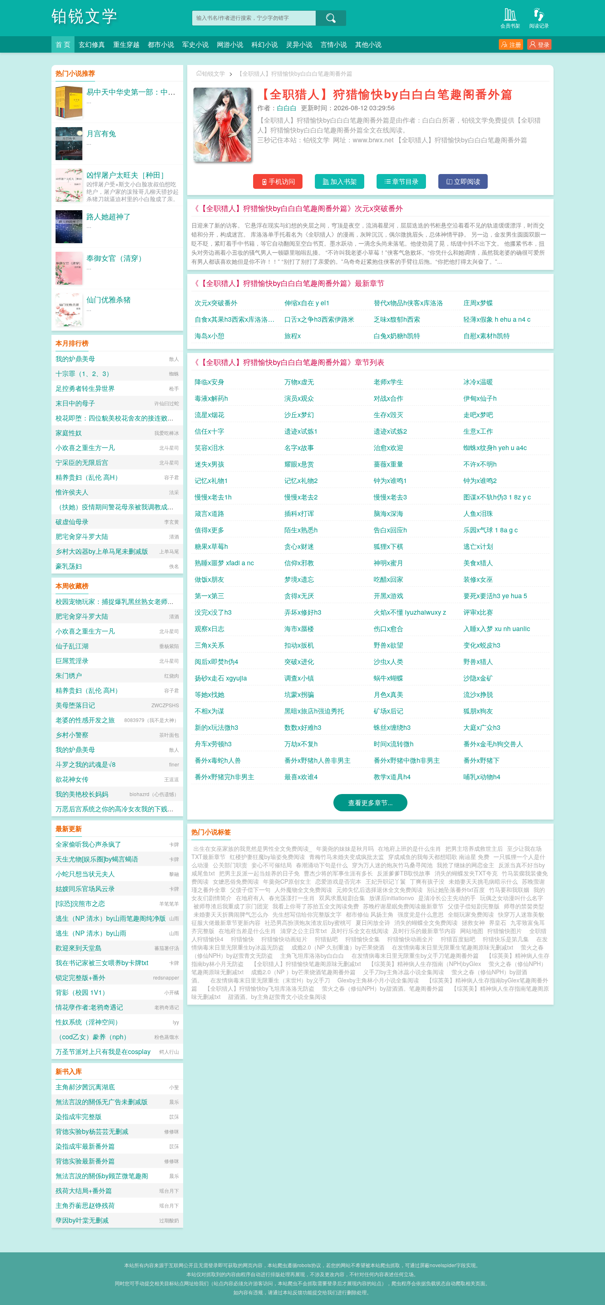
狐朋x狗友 (478, 710)
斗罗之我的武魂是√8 (86, 764)
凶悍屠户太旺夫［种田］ (127, 174)
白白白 (287, 107)
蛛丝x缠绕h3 (392, 727)
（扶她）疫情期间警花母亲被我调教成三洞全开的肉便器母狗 (144, 506)
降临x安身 (209, 381)
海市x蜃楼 (299, 628)
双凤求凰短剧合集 (342, 898)
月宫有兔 (101, 133)
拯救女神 (473, 922)
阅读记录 (539, 25)
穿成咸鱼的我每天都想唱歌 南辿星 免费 (438, 856)
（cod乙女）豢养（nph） (93, 1036)
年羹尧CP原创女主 (287, 881)
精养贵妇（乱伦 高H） (88, 477)
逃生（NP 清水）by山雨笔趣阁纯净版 (111, 918)
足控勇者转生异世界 (85, 388)
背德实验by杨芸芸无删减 (92, 1131)
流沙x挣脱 (478, 694)
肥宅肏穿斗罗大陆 (82, 536)
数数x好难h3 (302, 727)
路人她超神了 (108, 216)
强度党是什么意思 (421, 914)
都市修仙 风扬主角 (369, 914)
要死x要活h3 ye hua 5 (495, 595)
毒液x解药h (211, 398)
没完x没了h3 (213, 612)
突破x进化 (299, 661)
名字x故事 (299, 447)
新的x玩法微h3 (216, 727)
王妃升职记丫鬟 (385, 881)
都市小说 (161, 44)
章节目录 (405, 181)
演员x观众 (299, 398)
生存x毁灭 (388, 414)
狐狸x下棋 (388, 546)
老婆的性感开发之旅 (85, 719)
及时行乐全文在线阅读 (360, 931)
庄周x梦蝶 (478, 302)
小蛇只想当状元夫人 (85, 873)
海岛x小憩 (209, 335)
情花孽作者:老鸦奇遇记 (89, 1007)
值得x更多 (209, 529)
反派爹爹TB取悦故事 (403, 873)
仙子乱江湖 (72, 645)
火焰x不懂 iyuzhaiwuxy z (410, 612)
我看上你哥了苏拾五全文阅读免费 (315, 906)
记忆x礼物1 (211, 480)
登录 (543, 44)
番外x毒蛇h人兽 (218, 760)
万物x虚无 (299, 381)
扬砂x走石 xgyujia (221, 678)
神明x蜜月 (388, 562)
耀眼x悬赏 (299, 464)
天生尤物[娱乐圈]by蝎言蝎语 (97, 859)
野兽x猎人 (478, 661)
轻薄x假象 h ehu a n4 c (497, 319)
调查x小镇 (299, 678)
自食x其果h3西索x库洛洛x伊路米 (233, 320)
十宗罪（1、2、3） (84, 373)
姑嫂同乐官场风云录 (85, 888)
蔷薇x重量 (388, 464)
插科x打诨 (299, 513)
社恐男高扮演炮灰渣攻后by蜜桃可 (308, 922)
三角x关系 (209, 645)
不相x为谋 (209, 710)
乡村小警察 (72, 734)
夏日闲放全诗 (373, 922)
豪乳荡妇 (69, 566)
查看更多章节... (370, 802)
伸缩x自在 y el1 (307, 302)
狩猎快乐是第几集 (507, 939)
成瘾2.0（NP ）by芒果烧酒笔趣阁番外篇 (303, 972)
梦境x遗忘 (299, 579)
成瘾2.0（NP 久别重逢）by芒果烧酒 (337, 947)
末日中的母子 (75, 403)
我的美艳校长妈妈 (82, 794)
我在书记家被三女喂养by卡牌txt (102, 962)
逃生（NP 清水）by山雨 (91, 933)
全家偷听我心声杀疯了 (88, 844)
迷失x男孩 (209, 464)
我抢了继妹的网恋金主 (465, 865)
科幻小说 (264, 44)
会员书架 (510, 25)
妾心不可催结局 (271, 865)
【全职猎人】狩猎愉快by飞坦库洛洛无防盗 (259, 988)
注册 (515, 44)
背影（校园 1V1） (82, 992)
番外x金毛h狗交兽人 (493, 743)
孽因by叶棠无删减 (82, 1220)
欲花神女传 (72, 779)
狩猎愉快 (244, 939)
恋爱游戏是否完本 (338, 881)
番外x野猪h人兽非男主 (317, 760)
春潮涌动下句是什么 (322, 865)
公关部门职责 (230, 865)
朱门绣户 (69, 675)
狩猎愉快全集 (364, 939)
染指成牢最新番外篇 (85, 1146)
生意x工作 (478, 431)
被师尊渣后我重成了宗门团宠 (230, 906)
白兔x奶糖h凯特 (397, 335)
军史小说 (195, 44)
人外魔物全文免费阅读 (303, 889)
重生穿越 (126, 44)
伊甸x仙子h (480, 398)
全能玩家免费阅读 (471, 914)
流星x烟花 (209, 414)
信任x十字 (209, 431)
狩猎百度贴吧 (460, 939)
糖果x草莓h (211, 546)
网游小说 (230, 44)
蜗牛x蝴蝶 (388, 678)
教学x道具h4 (392, 776)
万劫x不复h (301, 743)
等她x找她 (209, 694)
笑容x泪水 (209, 447)
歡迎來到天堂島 (79, 947)
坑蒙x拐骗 (299, 694)
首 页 (63, 44)
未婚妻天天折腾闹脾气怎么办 (230, 914)
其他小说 (368, 44)
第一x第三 (209, 595)
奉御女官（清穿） (116, 257)
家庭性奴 (69, 432)
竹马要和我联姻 (509, 889)
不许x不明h (480, 464)
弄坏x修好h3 (302, 612)
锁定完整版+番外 (80, 977)
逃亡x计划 (478, 546)
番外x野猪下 (481, 760)
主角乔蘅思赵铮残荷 (85, 1205)
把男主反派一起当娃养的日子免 (259, 873)
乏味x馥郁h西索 (397, 319)
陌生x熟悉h (301, 529)
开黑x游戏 (388, 595)
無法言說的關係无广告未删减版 (102, 1101)
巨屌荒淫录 (72, 660)
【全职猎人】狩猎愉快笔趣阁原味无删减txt (306, 963)
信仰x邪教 (299, 562)
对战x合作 (388, 398)
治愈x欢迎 (388, 447)
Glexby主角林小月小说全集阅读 (378, 980)
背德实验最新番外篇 (85, 1161)
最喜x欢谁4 (301, 776)
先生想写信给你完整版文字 (307, 914)
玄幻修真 (92, 44)
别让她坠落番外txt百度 (456, 889)
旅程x (292, 335)
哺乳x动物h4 (481, 776)
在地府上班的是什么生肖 (409, 848)
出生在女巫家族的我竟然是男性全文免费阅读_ (252, 848)
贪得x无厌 (299, 595)
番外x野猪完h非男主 (224, 776)
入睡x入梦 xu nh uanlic (496, 628)
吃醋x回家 (388, 579)
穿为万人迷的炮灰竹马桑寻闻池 (392, 865)
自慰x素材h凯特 (486, 335)
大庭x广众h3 (481, 727)
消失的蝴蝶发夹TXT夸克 (466, 873)
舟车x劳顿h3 (213, 743)
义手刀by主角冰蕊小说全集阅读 (403, 972)
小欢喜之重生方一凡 (85, 447)
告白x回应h (390, 529)
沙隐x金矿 (478, 678)
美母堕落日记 (75, 705)
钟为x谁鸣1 (390, 480)
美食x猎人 (478, 562)
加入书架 (343, 181)
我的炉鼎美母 (75, 358)
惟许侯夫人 (72, 492)
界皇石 (497, 922)
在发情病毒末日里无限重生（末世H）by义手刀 (270, 980)
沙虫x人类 (388, 661)
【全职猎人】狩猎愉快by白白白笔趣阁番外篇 (294, 73)
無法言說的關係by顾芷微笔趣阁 (102, 1175)
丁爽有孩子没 (427, 881)
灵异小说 (299, 44)
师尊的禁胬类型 (524, 906)
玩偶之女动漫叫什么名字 (511, 898)
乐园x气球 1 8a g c (490, 529)
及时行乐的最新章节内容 (424, 931)
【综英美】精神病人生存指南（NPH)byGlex (424, 963)
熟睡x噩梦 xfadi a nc (224, 562)
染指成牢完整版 (79, 1116)
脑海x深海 (388, 513)
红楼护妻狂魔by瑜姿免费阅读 (267, 856)
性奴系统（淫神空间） (88, 1021)
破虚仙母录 (72, 521)
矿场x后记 (388, 710)
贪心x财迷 (299, 546)
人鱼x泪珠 (478, 513)
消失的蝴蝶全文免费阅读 (426, 922)
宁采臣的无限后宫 (82, 462)
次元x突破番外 (216, 302)
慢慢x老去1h (213, 497)
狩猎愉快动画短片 (286, 939)
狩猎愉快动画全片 (412, 939)
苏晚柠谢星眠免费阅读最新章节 (403, 906)
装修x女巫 (478, 579)
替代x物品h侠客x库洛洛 (408, 302)
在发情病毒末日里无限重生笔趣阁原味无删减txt (452, 947)
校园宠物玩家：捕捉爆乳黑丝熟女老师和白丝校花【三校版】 (144, 601)
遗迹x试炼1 (301, 431)
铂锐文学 (85, 16)
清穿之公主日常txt (303, 931)
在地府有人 (250, 898)
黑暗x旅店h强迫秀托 (314, 710)
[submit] (331, 18)
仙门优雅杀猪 (108, 299)
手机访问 (282, 181)
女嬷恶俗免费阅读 (236, 881)
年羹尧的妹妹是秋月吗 (345, 848)
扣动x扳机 (299, 645)
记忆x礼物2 (301, 480)
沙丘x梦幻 (299, 414)
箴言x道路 (209, 513)
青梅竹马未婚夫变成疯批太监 (346, 856)
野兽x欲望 (388, 645)
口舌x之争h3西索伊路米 (319, 319)
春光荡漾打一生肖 (292, 898)
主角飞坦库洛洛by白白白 (312, 955)
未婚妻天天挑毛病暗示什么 (483, 881)
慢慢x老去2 (301, 497)
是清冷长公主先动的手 (447, 898)
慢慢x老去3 (390, 497)
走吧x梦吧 (478, 414)
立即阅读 (467, 181)
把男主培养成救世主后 (474, 848)
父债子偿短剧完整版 (474, 906)
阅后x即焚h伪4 (216, 661)
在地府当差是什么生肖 (247, 931)
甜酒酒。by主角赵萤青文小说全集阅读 (277, 996)
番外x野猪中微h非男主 (407, 760)
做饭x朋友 (209, 579)
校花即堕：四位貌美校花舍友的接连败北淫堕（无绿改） (138, 418)
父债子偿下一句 (250, 889)
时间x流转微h (394, 743)
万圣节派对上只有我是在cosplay (103, 1051)
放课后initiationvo (391, 898)
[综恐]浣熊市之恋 (80, 903)
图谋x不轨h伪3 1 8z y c (497, 497)
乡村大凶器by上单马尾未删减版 (102, 551)
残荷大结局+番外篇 (84, 1190)
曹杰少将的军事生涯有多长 (338, 873)
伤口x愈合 (388, 628)
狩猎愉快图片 (506, 931)
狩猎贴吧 (328, 939)
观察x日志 (209, 628)
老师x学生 (388, 381)
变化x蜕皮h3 (481, 645)
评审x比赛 (478, 612)
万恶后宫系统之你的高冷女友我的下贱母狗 (118, 808)
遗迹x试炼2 (390, 431)
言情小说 (334, 44)
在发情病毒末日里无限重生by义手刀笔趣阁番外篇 (415, 955)
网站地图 (471, 931)
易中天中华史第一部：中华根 (134, 91)
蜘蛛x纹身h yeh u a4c (495, 447)
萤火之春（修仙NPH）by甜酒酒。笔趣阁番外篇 (383, 988)
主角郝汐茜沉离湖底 (85, 1086)
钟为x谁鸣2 (480, 480)
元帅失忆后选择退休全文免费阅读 (379, 889)
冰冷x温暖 (478, 381)
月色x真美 (388, 694)
